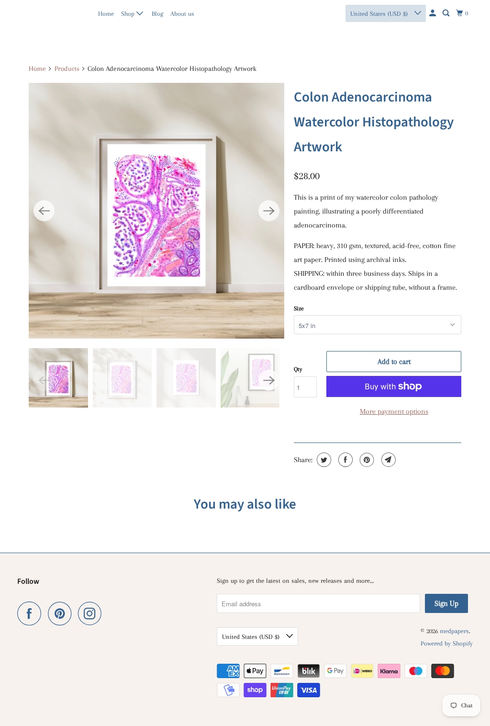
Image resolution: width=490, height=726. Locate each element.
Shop (128, 13)
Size (299, 308)
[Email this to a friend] (387, 460)
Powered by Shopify (447, 643)
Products (67, 68)
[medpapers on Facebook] (31, 613)
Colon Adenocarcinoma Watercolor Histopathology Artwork (374, 122)
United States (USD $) (380, 13)
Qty (298, 369)
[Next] (268, 210)
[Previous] (44, 210)
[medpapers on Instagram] (92, 613)
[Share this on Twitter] (322, 460)
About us (182, 13)
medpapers (38, 13)
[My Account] (433, 13)
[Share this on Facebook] (344, 460)
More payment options (394, 411)
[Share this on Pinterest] (365, 460)
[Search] (447, 13)
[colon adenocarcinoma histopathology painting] (156, 211)
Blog (157, 13)
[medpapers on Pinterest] (62, 613)
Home (106, 13)
